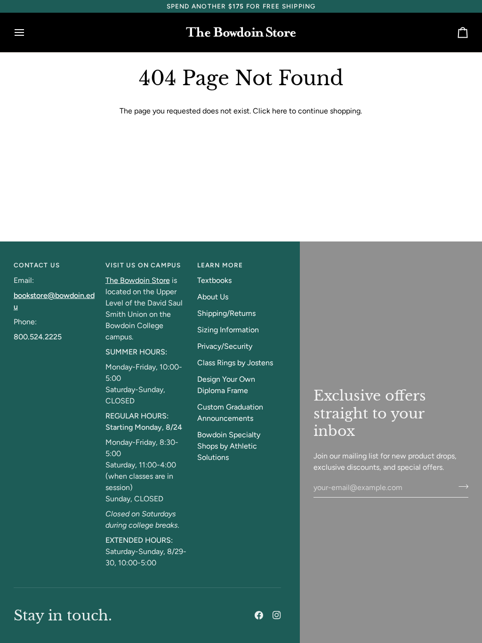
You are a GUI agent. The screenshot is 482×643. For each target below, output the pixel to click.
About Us (212, 296)
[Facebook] (259, 615)
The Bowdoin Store (137, 280)
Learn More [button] (220, 265)
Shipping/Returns (226, 313)
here (279, 110)
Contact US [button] (37, 265)
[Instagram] (277, 615)
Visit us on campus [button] (143, 265)
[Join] (460, 486)
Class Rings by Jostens (235, 362)
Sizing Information (228, 329)
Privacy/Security (224, 346)
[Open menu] (28, 33)
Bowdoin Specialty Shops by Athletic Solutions (228, 446)
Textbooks (214, 280)
